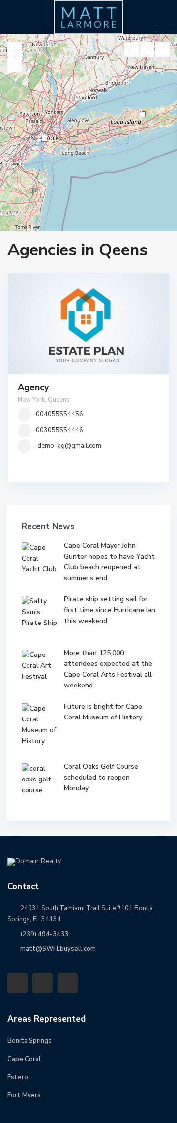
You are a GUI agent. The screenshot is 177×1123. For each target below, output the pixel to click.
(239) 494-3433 (44, 934)
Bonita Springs (29, 1040)
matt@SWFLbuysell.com (58, 948)
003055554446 (59, 430)
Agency (33, 387)
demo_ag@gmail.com (69, 445)
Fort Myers (24, 1095)
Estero (17, 1077)
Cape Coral (24, 1059)
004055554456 (59, 414)
